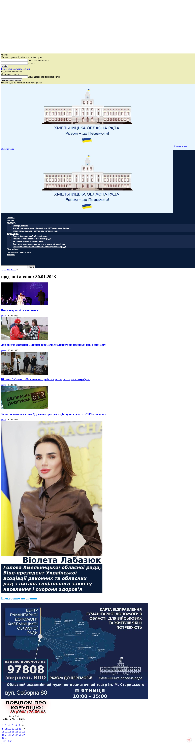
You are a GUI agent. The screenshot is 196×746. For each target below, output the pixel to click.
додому (3, 270)
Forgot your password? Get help (15, 69)
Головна (10, 217)
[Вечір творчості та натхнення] (24, 304)
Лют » (11, 741)
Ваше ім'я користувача (39, 60)
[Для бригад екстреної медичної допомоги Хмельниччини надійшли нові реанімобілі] (24, 339)
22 (23, 731)
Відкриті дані (13, 249)
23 (3, 735)
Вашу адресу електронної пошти (44, 77)
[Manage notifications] (189, 739)
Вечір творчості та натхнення (19, 310)
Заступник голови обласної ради (28, 241)
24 (6, 735)
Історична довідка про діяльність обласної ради (35, 230)
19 (13, 731)
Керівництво (13, 233)
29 (23, 735)
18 (9, 731)
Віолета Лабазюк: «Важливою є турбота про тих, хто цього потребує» (45, 379)
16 (3, 731)
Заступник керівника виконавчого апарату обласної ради (39, 243)
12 (13, 728)
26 (13, 735)
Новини (10, 220)
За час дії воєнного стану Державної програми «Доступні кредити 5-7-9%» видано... (53, 414)
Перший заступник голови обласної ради (32, 238)
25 (9, 735)
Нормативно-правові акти (19, 251)
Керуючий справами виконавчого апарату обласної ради (39, 246)
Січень (13, 270)
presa (3, 315)
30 (3, 738)
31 (6, 738)
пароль (31, 63)
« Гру (3, 741)
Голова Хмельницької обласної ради (30, 236)
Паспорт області (20, 225)
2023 (8, 270)
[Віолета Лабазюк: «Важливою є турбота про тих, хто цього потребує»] (24, 374)
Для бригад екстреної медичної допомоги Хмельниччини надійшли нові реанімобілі (53, 344)
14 (20, 728)
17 (6, 731)
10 (6, 728)
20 (16, 731)
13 (16, 728)
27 (16, 735)
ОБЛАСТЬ (11, 223)
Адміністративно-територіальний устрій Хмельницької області (42, 228)
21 (20, 731)
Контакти (11, 254)
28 (20, 735)
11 (9, 728)
